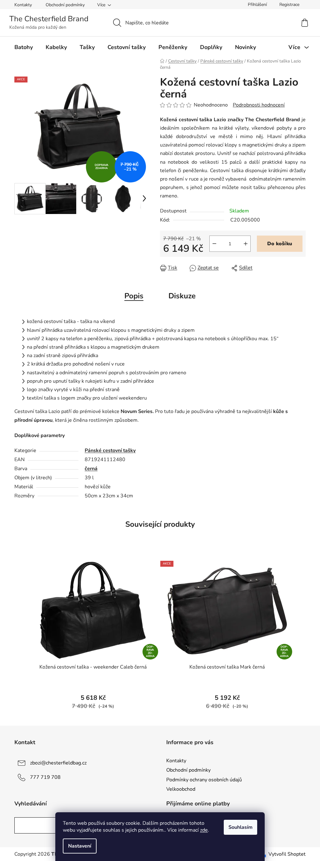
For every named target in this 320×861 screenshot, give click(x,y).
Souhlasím (240, 827)
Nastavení (79, 846)
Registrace (289, 4)
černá (91, 468)
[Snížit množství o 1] (214, 243)
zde (204, 830)
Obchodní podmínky (65, 5)
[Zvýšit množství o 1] (245, 243)
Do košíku (279, 243)
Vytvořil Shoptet (287, 854)
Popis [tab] (133, 296)
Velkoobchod (180, 789)
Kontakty (23, 5)
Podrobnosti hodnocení (259, 105)
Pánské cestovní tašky (110, 450)
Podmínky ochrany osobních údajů (204, 779)
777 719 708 (45, 777)
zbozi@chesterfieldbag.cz (58, 762)
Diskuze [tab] (182, 296)
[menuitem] (23, 47)
